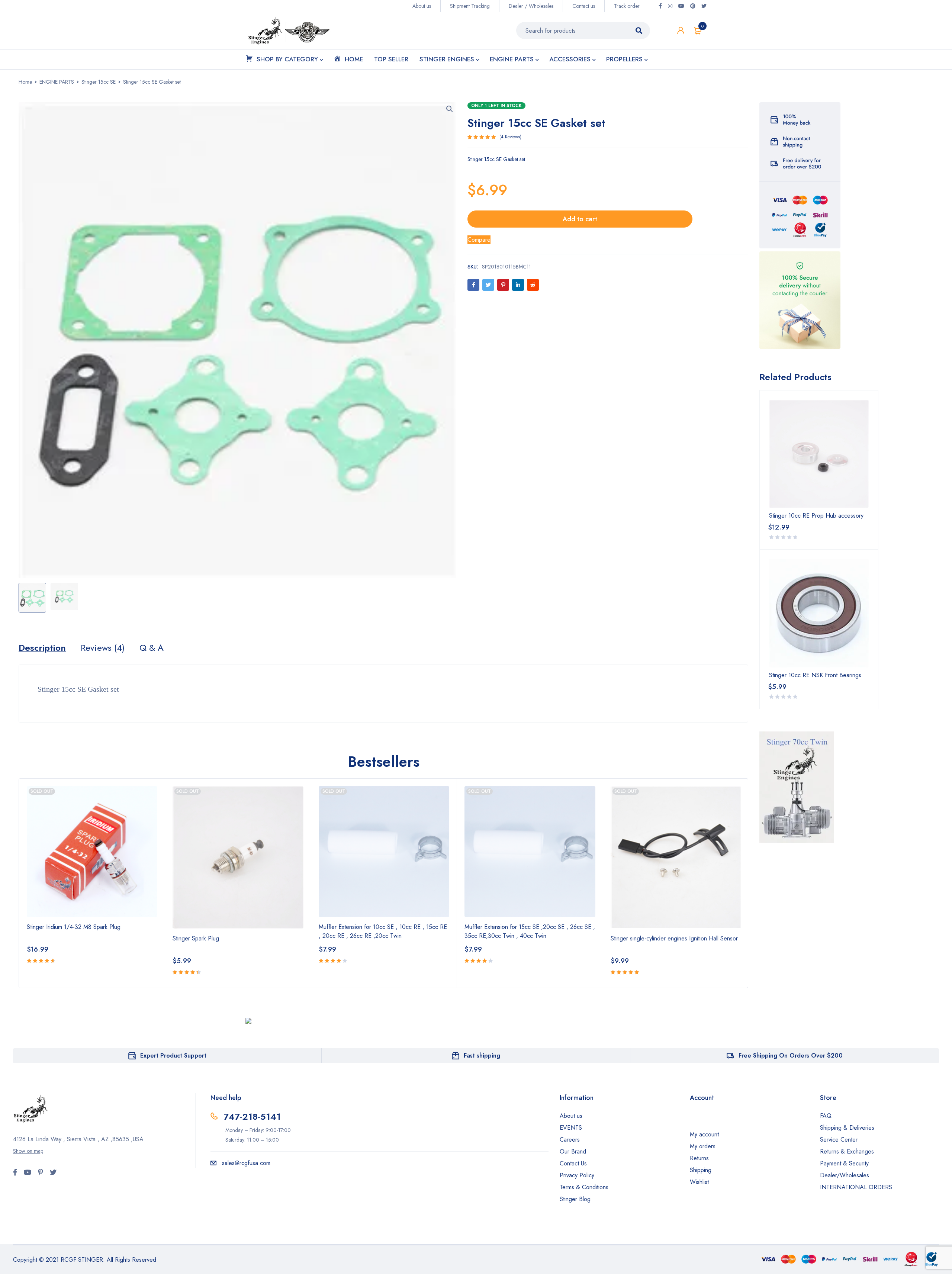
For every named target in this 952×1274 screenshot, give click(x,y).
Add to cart (580, 219)
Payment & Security (844, 1163)
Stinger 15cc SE (98, 82)
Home (25, 82)
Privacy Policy (577, 1175)
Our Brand (573, 1151)
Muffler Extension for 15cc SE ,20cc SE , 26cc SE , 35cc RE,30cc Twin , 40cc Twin (529, 931)
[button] (449, 109)
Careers (570, 1139)
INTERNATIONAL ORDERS (856, 1187)
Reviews (510, 136)
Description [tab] (42, 647)
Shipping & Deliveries (847, 1127)
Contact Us (573, 1163)
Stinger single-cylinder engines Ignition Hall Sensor (674, 938)
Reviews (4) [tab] (103, 647)
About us (421, 6)
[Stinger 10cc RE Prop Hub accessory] (819, 454)
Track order (627, 6)
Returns (699, 1158)
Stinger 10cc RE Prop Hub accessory (816, 516)
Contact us (583, 6)
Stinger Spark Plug (196, 938)
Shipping (700, 1170)
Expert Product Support (173, 1055)
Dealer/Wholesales (844, 1175)
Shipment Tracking (470, 6)
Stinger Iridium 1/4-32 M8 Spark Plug (73, 927)
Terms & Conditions (584, 1187)
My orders (702, 1146)
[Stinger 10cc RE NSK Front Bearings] (819, 613)
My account (704, 1134)
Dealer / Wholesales (531, 6)
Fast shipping (482, 1055)
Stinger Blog (575, 1199)
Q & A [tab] (151, 647)
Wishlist (699, 1182)
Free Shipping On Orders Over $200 (791, 1055)
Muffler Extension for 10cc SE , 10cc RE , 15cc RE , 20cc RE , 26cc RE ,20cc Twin (383, 931)
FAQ (826, 1115)
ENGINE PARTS (56, 82)
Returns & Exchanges (847, 1151)
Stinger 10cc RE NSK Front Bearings (815, 675)
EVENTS (571, 1127)
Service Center (839, 1139)
